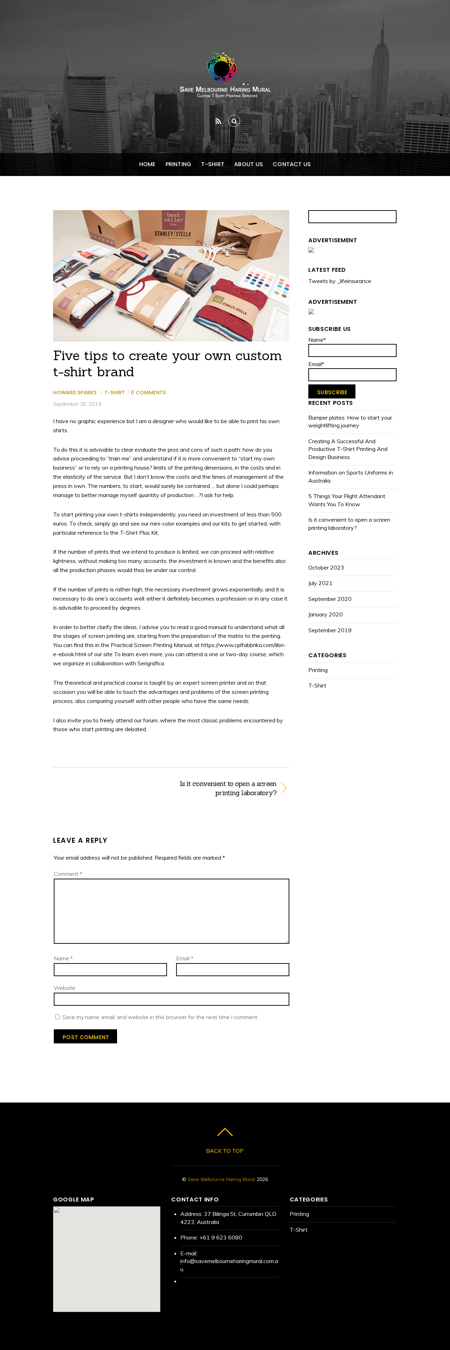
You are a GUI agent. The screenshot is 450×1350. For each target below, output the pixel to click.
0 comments (148, 392)
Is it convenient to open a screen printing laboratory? (227, 788)
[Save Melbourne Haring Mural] (225, 93)
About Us (248, 164)
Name (63, 958)
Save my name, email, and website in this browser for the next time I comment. (160, 1017)
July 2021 (320, 582)
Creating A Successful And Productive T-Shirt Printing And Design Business (347, 449)
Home (147, 164)
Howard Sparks (75, 392)
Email (184, 958)
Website (64, 987)
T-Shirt (212, 164)
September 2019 (330, 630)
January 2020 (325, 614)
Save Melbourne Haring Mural (221, 1179)
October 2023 (326, 567)
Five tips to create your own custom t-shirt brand (167, 363)
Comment (68, 873)
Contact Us (292, 164)
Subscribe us (329, 329)
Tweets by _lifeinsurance (339, 280)
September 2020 (330, 598)
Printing (179, 164)
